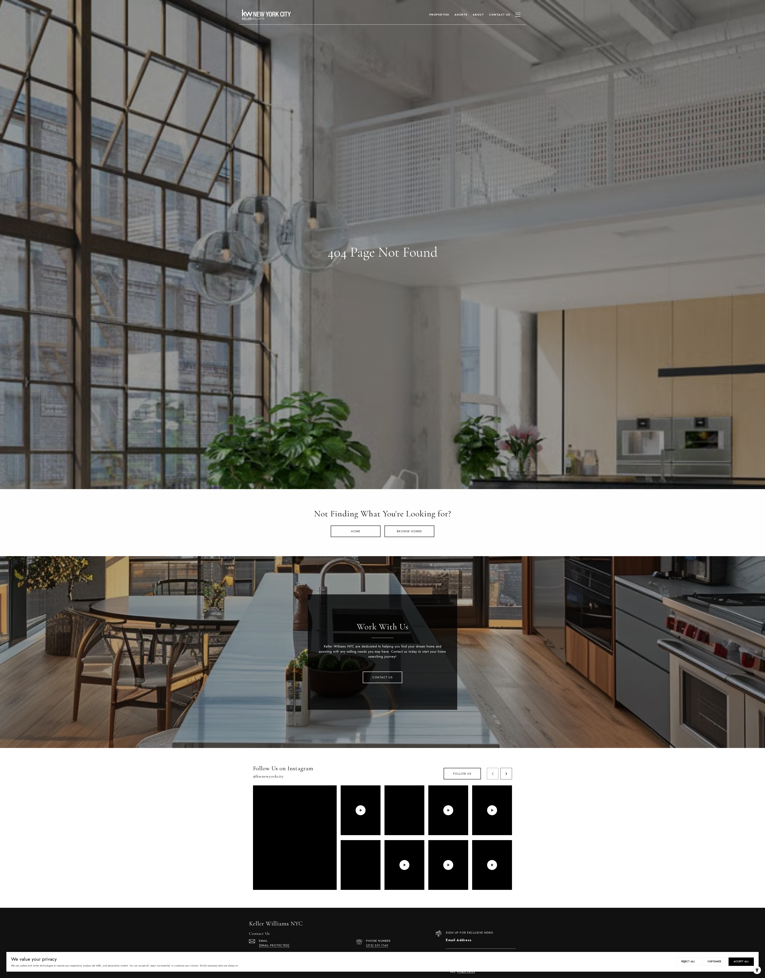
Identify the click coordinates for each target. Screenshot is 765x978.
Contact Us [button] (382, 677)
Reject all (688, 961)
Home (355, 531)
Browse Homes (409, 531)
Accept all (741, 961)
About (478, 15)
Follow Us (462, 774)
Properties (439, 15)
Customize (714, 961)
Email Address (459, 940)
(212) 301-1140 (377, 945)
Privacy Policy (466, 972)
